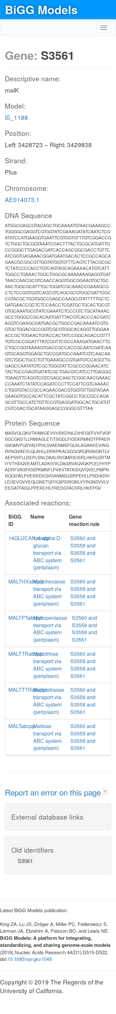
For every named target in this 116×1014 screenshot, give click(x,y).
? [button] (105, 791)
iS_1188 (16, 117)
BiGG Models (41, 9)
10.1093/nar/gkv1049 (29, 959)
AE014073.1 (22, 199)
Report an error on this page (54, 792)
